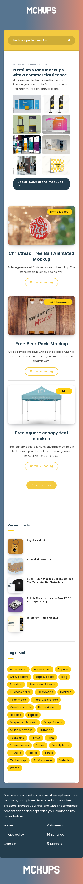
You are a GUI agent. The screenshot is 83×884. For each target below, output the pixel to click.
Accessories (18, 669)
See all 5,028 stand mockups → (41, 184)
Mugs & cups (53, 722)
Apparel (63, 669)
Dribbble (56, 844)
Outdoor (63, 391)
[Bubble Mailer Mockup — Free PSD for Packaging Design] (15, 604)
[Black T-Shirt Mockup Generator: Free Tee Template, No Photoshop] (15, 585)
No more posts (41, 485)
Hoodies (15, 715)
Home (8, 825)
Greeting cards (20, 707)
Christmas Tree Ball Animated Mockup (41, 256)
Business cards (20, 692)
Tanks (49, 753)
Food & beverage (58, 302)
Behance (57, 834)
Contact (10, 844)
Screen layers (19, 745)
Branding (16, 684)
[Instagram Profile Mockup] (15, 624)
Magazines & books (23, 722)
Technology (18, 760)
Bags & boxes (45, 677)
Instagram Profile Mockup (42, 617)
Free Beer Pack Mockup (41, 343)
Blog (64, 677)
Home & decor (59, 212)
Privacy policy (14, 834)
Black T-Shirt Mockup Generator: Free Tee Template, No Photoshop (50, 581)
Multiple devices (21, 730)
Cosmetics (45, 692)
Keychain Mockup (37, 540)
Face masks (18, 700)
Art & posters (19, 677)
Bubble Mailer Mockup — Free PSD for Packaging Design (50, 600)
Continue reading (41, 282)
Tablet (32, 753)
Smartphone (60, 745)
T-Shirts (15, 753)
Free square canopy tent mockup (41, 435)
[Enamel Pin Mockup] (15, 566)
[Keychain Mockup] (15, 546)
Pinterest (56, 825)
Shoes (40, 745)
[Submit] (69, 40)
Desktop (66, 692)
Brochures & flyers (42, 684)
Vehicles (65, 760)
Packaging (17, 738)
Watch (14, 768)
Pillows (36, 738)
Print (51, 738)
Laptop (33, 715)
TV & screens (43, 760)
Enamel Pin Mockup (39, 559)
